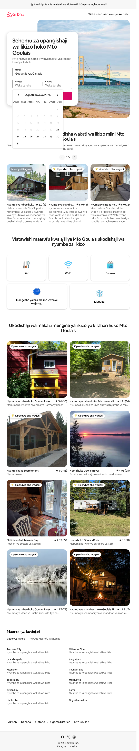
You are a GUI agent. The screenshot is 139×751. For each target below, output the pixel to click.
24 (18, 136)
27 (37, 136)
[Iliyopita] (62, 157)
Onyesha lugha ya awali (93, 4)
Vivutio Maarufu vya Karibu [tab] (45, 638)
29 (51, 136)
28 (44, 136)
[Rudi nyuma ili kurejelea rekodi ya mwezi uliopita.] (18, 95)
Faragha (61, 746)
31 (18, 143)
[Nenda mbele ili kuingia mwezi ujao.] (57, 95)
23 (57, 129)
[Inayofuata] (74, 157)
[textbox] (27, 85)
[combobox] (42, 74)
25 (24, 136)
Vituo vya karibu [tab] (16, 638)
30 (57, 136)
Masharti (74, 746)
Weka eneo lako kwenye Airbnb (108, 14)
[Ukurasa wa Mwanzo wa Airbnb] (15, 14)
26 (31, 136)
